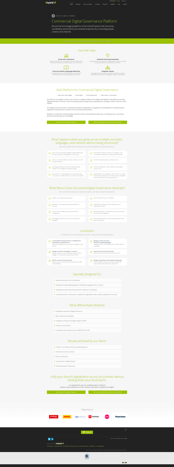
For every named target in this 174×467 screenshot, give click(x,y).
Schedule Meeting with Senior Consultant (109, 122)
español (118, 438)
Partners (113, 4)
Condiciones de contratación (122, 450)
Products (105, 4)
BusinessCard (75, 446)
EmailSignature (100, 446)
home (71, 4)
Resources (113, 0)
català (122, 438)
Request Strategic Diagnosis (67, 122)
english (124, 1)
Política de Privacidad (106, 450)
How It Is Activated (87, 4)
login (119, 0)
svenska (115, 438)
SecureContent (58, 446)
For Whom (78, 4)
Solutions (97, 4)
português (125, 438)
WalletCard (92, 446)
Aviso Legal (100, 450)
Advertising (66, 446)
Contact (125, 4)
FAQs (119, 4)
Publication (50, 446)
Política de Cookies (114, 450)
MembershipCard (84, 446)
